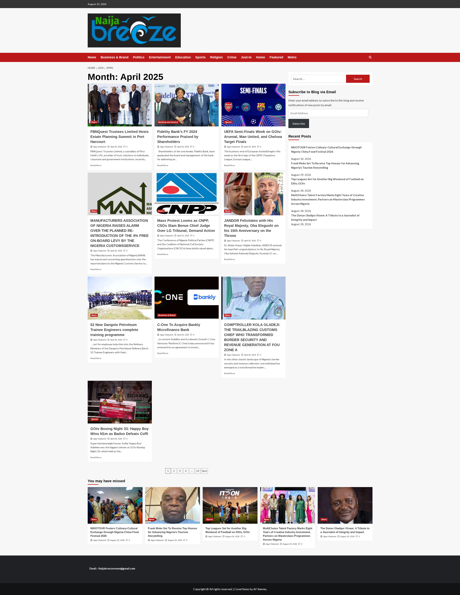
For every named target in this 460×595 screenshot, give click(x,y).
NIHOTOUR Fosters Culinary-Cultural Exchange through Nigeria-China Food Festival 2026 (326, 149)
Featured (276, 57)
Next (204, 470)
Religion (216, 57)
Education (183, 57)
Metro (292, 57)
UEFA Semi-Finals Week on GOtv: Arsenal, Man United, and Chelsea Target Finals (253, 137)
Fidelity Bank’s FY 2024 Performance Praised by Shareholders (177, 137)
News (92, 57)
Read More (95, 165)
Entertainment (160, 57)
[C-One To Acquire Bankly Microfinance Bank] (187, 298)
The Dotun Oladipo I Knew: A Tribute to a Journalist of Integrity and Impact (325, 217)
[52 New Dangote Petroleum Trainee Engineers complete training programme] (120, 298)
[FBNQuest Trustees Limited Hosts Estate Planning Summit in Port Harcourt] (120, 105)
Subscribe (299, 123)
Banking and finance (168, 122)
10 (197, 470)
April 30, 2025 (116, 147)
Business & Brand (114, 57)
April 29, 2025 (183, 147)
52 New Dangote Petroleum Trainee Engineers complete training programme (114, 330)
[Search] (370, 57)
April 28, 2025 (250, 241)
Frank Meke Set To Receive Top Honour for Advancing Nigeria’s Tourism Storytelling (325, 165)
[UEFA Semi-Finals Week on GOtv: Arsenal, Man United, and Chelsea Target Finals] (253, 105)
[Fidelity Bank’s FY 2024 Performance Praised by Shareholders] (187, 105)
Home (260, 57)
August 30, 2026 (117, 540)
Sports (200, 57)
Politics (138, 57)
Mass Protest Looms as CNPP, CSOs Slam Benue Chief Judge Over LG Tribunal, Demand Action (186, 226)
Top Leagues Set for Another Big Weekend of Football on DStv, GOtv (327, 181)
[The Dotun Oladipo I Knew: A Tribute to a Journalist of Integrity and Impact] (345, 505)
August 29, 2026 (175, 540)
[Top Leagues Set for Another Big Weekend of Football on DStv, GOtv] (230, 505)
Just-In (246, 57)
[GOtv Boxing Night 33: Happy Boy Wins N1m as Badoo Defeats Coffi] (120, 402)
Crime (231, 57)
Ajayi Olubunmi (99, 147)
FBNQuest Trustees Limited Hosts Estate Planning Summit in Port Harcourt (119, 137)
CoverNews (241, 589)
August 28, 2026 (232, 536)
